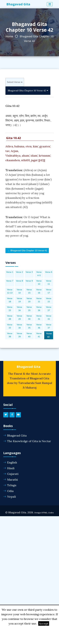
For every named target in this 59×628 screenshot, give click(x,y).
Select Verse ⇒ (14, 82)
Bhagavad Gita (17, 435)
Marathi (12, 479)
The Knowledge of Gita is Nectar (29, 441)
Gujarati (12, 474)
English (12, 462)
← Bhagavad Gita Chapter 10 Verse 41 (27, 250)
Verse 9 (29, 280)
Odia (10, 491)
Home (9, 36)
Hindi (10, 468)
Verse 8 (19, 280)
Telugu (11, 485)
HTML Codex (47, 512)
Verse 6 (48, 272)
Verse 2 (19, 272)
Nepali (11, 496)
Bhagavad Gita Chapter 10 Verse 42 (27, 90)
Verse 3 (29, 272)
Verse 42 (49, 335)
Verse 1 (9, 272)
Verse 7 (9, 280)
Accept (43, 623)
